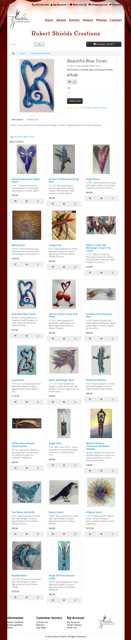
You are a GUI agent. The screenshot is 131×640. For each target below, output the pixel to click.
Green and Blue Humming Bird (64, 180)
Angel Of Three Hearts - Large (62, 577)
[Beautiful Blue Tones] (37, 86)
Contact (116, 20)
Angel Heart (93, 179)
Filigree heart (94, 512)
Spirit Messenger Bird (61, 380)
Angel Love (55, 443)
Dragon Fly (55, 245)
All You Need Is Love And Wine (63, 315)
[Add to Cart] (15, 201)
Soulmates (18, 380)
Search (23, 53)
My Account (73, 622)
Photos (101, 20)
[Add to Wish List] (69, 81)
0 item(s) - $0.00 (104, 44)
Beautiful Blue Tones (41, 53)
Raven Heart (56, 512)
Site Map (41, 627)
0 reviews (86, 107)
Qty (68, 88)
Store (49, 20)
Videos (88, 20)
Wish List (72, 627)
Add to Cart (74, 100)
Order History (74, 624)
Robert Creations (15, 622)
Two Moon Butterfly (23, 512)
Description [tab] (17, 119)
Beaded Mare (19, 575)
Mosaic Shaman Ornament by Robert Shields (98, 446)
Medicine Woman (96, 380)
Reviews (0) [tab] (32, 119)
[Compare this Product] (74, 81)
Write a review (100, 107)
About (61, 20)
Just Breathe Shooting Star (99, 315)
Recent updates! (14, 624)
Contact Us (42, 622)
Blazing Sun (18, 245)
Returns (40, 624)
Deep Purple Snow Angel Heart (26, 180)
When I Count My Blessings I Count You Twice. (98, 248)
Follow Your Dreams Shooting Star (23, 445)
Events (74, 20)
